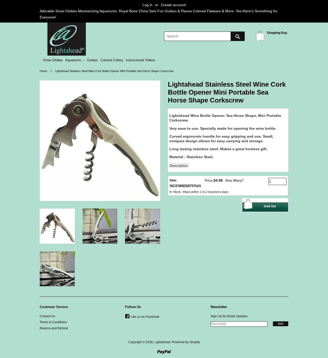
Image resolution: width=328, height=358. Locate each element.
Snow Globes (53, 60)
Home (43, 71)
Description (179, 165)
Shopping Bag (260, 35)
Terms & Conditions (53, 322)
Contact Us (47, 316)
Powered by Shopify (186, 342)
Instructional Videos (140, 60)
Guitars (92, 60)
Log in (147, 5)
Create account (173, 5)
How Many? (234, 180)
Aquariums (73, 60)
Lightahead (162, 342)
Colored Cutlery (111, 60)
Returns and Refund (54, 328)
